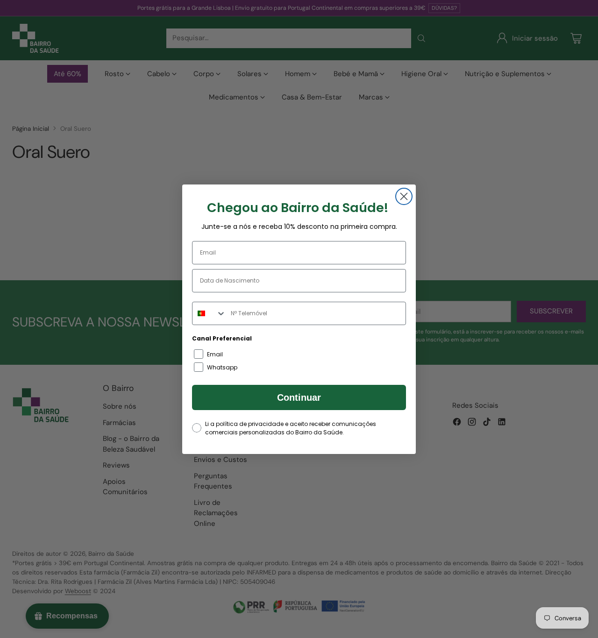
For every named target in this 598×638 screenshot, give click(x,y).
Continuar (299, 397)
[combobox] (209, 313)
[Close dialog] (404, 196)
